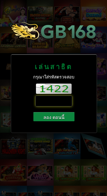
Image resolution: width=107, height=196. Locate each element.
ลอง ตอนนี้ (53, 117)
